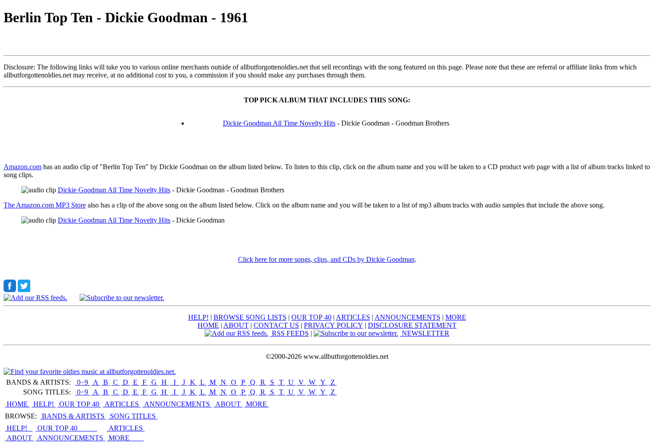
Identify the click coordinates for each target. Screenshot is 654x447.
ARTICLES (353, 317)
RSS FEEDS (289, 333)
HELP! (198, 317)
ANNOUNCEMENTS (407, 317)
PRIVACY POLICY (333, 325)
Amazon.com (22, 167)
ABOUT (236, 325)
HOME (208, 325)
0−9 (82, 382)
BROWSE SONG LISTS (250, 317)
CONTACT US (276, 325)
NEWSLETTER (424, 333)
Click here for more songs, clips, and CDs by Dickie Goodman (326, 259)
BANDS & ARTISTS (73, 416)
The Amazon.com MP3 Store (45, 205)
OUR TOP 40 (311, 317)
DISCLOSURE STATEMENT (412, 325)
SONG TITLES (132, 416)
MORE (455, 317)
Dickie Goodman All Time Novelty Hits (279, 123)
